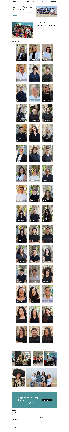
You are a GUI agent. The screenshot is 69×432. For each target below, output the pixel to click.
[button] (28, 1)
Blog (45, 1)
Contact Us (53, 1)
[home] (15, 1)
